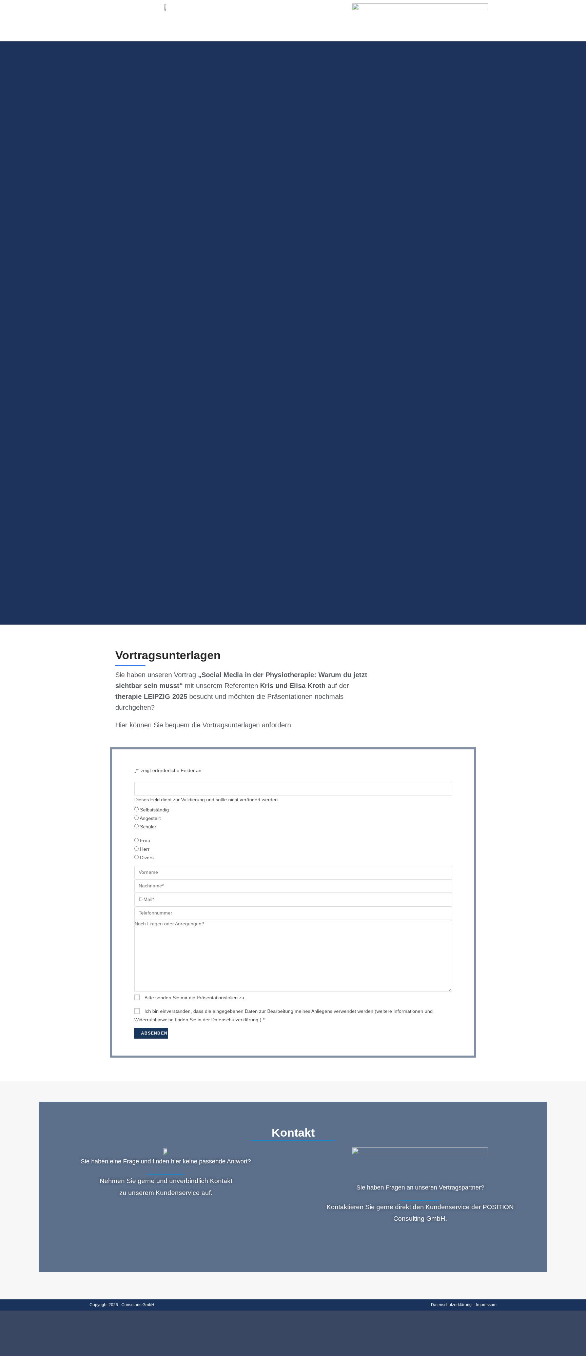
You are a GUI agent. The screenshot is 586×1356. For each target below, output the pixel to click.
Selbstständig (154, 809)
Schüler (148, 826)
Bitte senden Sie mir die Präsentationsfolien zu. (195, 997)
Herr (145, 849)
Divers (147, 857)
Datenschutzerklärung (451, 1304)
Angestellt (150, 818)
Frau (145, 840)
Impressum (486, 1304)
